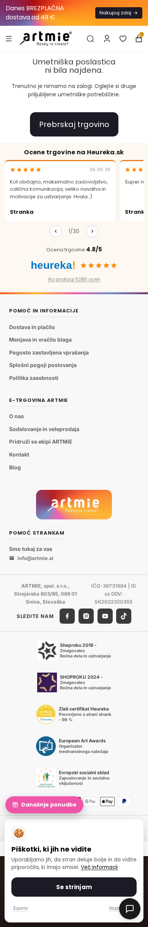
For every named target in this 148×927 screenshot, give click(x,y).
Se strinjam (74, 887)
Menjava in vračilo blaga (40, 339)
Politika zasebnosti (33, 378)
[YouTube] (105, 616)
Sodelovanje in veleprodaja (44, 429)
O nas (16, 416)
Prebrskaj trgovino (74, 124)
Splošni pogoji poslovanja (43, 365)
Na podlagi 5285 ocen (74, 279)
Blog (15, 467)
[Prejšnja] (56, 231)
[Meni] (8, 38)
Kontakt (19, 454)
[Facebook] (67, 616)
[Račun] (107, 38)
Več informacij (99, 867)
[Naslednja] (92, 231)
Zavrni (20, 908)
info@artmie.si (35, 558)
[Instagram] (86, 616)
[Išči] (90, 38)
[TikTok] (123, 616)
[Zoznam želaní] (123, 38)
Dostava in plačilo (32, 327)
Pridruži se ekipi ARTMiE (40, 441)
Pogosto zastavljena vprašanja (49, 352)
